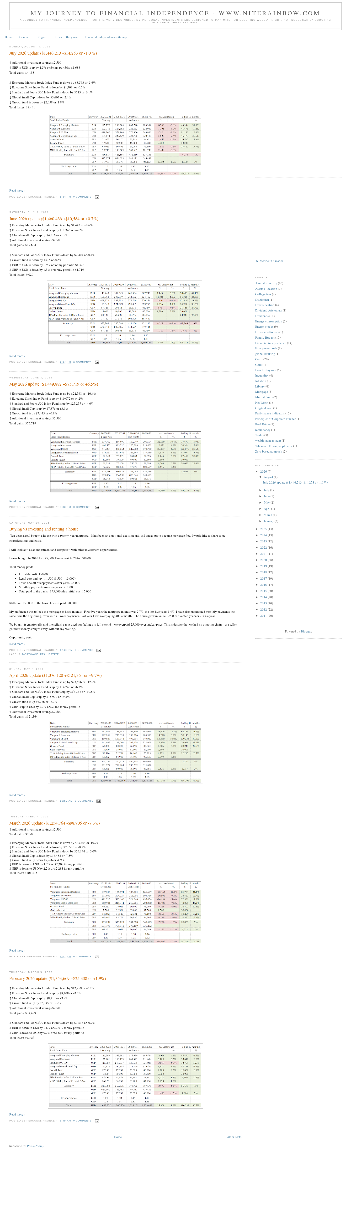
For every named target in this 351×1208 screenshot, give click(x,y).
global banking (265, 354)
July (267, 490)
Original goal (263, 408)
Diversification (264, 305)
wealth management (268, 440)
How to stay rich (265, 370)
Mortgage (30, 654)
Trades (259, 435)
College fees (263, 294)
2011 (264, 615)
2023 (264, 541)
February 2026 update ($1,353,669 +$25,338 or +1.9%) (57, 978)
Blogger (306, 631)
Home (8, 37)
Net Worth (261, 402)
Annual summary (266, 283)
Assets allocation (266, 288)
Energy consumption (268, 321)
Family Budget (265, 337)
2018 (264, 572)
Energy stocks (264, 326)
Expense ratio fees (267, 332)
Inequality (262, 375)
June (267, 496)
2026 (264, 471)
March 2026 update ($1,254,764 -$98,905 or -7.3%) (54, 823)
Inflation (260, 381)
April (267, 508)
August (269, 477)
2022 (264, 547)
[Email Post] (96, 196)
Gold (258, 364)
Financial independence (270, 343)
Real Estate (49, 654)
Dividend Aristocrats (268, 310)
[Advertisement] (291, 71)
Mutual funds (264, 397)
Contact (24, 37)
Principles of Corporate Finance (275, 419)
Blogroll (42, 37)
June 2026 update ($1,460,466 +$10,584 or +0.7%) (53, 218)
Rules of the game (66, 37)
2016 (264, 584)
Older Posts (234, 1137)
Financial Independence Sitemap (106, 37)
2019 (264, 566)
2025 (264, 529)
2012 (264, 609)
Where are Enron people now (273, 446)
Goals (259, 359)
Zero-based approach (268, 451)
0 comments (82, 196)
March (268, 515)
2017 (264, 578)
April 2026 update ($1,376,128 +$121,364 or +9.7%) (55, 675)
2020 (264, 560)
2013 (264, 603)
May (267, 502)
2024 (264, 535)
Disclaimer (262, 299)
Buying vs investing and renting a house (44, 529)
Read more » (17, 190)
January (269, 521)
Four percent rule (266, 348)
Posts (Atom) (35, 1146)
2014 (264, 597)
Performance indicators (270, 413)
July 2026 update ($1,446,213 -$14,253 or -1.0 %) (53, 53)
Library (260, 386)
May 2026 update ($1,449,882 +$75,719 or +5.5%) (53, 384)
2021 (264, 553)
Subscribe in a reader (269, 261)
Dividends (262, 316)
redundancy (263, 430)
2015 (264, 591)
